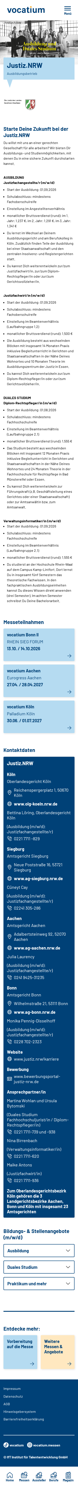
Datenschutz (13, 1396)
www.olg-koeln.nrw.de (35, 803)
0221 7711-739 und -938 (34, 1131)
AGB (6, 1404)
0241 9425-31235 (29, 977)
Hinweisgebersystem (19, 1411)
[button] (39, 1251)
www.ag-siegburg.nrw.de (38, 878)
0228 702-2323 (28, 1041)
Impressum (12, 1388)
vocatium (17, 1445)
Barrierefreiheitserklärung (23, 1419)
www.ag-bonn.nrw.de (34, 1012)
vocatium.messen (46, 1445)
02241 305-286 (27, 908)
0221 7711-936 (26, 1180)
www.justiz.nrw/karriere (36, 1058)
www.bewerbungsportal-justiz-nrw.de (37, 1079)
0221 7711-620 (26, 1156)
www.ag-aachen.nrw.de (37, 947)
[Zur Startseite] (28, 10)
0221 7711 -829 (27, 838)
